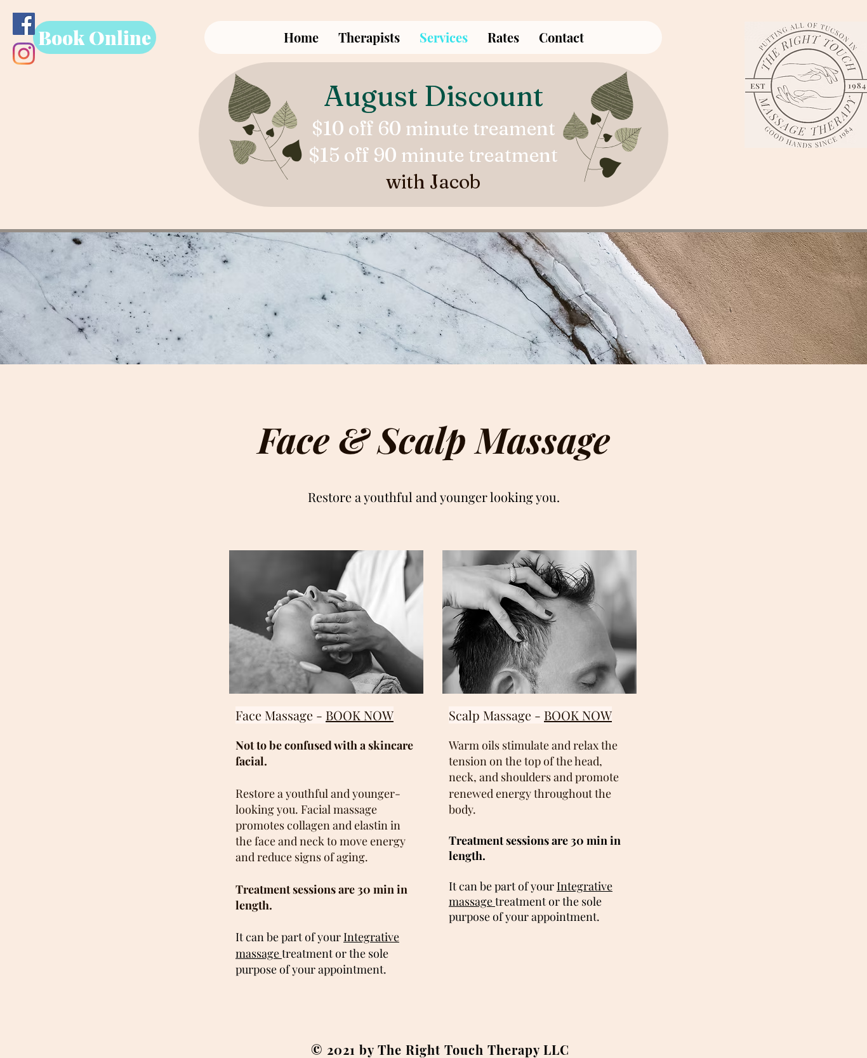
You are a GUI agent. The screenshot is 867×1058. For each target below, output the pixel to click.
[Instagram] (24, 54)
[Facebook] (24, 24)
